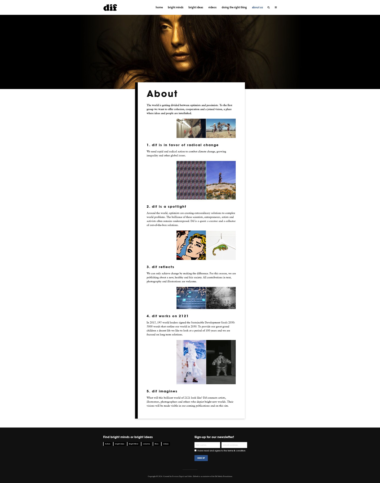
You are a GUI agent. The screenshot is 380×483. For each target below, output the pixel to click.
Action (107, 444)
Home (159, 7)
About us (257, 7)
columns (146, 444)
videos (165, 444)
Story (156, 444)
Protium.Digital (178, 476)
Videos (212, 7)
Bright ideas (196, 7)
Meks (190, 476)
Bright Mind (133, 444)
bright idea (119, 444)
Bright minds (175, 7)
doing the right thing (234, 7)
